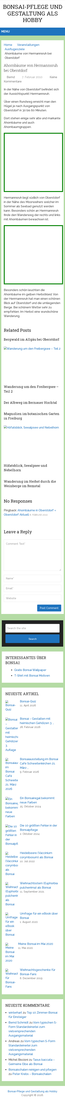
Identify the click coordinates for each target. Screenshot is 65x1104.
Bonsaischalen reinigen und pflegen (32, 1069)
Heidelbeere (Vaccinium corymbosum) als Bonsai (36, 855)
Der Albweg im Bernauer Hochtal (30, 402)
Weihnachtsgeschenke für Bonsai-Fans (37, 972)
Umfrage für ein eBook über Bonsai (39, 916)
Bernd (11, 77)
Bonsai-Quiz (28, 701)
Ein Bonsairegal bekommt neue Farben (37, 800)
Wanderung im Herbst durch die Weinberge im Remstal (30, 483)
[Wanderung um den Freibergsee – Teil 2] (32, 365)
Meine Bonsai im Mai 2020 (35, 944)
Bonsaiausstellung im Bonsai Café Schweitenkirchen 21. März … (39, 763)
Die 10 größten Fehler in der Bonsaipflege (38, 828)
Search (33, 638)
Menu (5, 31)
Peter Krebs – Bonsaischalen (31, 1074)
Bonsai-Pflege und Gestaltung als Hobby (32, 13)
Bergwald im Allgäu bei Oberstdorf (31, 339)
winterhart (15, 1012)
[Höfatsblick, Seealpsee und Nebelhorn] (32, 443)
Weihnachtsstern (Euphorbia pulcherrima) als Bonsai (39, 885)
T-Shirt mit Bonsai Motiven (32, 675)
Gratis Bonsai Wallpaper (30, 670)
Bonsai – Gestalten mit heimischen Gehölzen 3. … (37, 721)
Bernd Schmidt (18, 1022)
